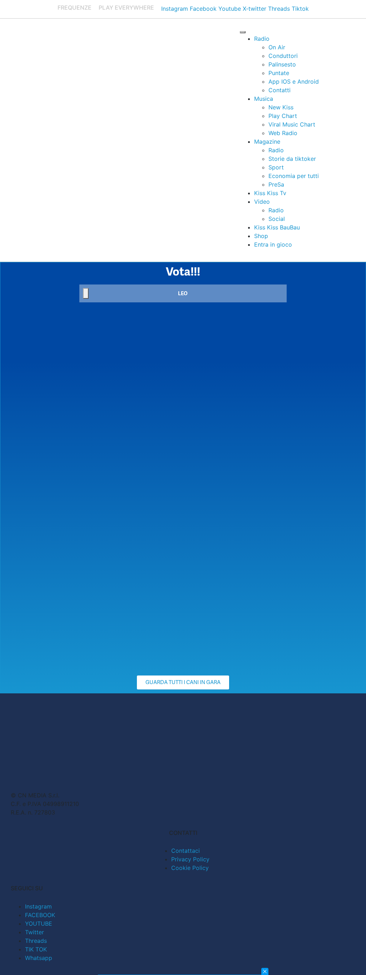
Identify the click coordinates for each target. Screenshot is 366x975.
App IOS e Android (293, 81)
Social (276, 218)
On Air (276, 47)
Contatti (279, 90)
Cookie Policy (190, 867)
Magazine (267, 141)
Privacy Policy (190, 859)
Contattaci (185, 850)
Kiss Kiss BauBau (277, 227)
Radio (261, 38)
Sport (276, 167)
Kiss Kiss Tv (270, 193)
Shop (261, 235)
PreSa (276, 184)
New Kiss (280, 107)
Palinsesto (282, 64)
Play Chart (282, 115)
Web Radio (282, 133)
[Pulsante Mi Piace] (86, 293)
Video (262, 201)
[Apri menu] (243, 32)
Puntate (278, 72)
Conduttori (283, 55)
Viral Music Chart (291, 124)
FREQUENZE (75, 7)
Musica (263, 98)
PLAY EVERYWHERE (126, 7)
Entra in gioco (273, 244)
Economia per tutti (293, 175)
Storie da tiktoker (292, 158)
